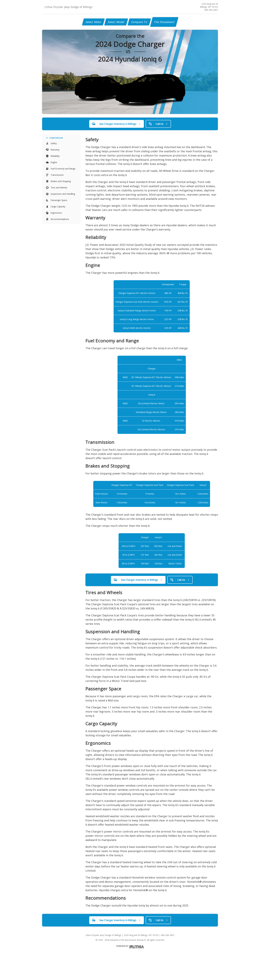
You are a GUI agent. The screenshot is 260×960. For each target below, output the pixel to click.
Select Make (93, 22)
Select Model (116, 22)
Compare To (139, 22)
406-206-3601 (211, 9)
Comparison (56, 138)
